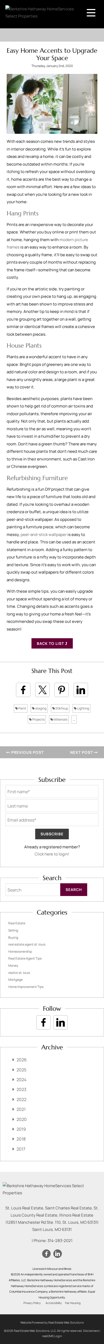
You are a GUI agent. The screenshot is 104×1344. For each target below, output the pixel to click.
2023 (21, 1089)
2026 (22, 1060)
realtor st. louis (19, 972)
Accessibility (54, 1303)
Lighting (83, 708)
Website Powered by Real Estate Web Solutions (52, 1322)
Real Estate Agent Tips (25, 958)
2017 (21, 1149)
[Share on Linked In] (81, 690)
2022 (21, 1099)
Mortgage (15, 979)
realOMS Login (52, 1336)
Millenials (60, 719)
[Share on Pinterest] (61, 690)
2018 (21, 1139)
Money (13, 965)
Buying (13, 937)
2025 (21, 1070)
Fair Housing (73, 1303)
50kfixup (61, 708)
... (74, 719)
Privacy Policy (32, 1303)
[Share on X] (42, 690)
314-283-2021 (60, 1240)
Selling (13, 930)
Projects (38, 719)
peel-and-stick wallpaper (44, 534)
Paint (22, 708)
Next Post (82, 752)
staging (40, 708)
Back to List (51, 643)
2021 (21, 1109)
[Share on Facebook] (23, 690)
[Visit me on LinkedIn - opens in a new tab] (60, 1022)
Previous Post (27, 752)
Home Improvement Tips (25, 986)
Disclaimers (91, 1331)
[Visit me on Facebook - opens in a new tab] (43, 1022)
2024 (21, 1080)
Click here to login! (52, 854)
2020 (22, 1119)
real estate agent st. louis (26, 944)
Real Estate (16, 923)
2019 (21, 1129)
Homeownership (20, 951)
